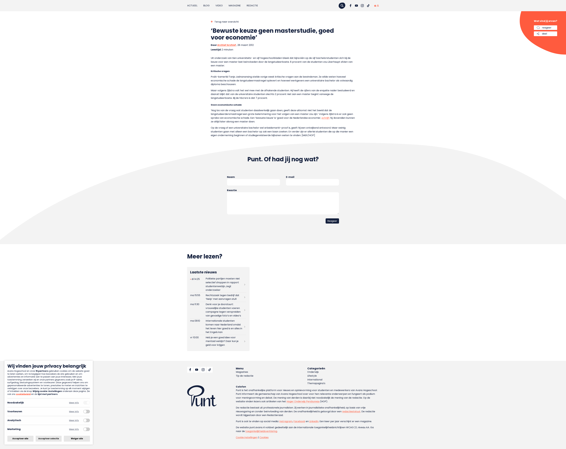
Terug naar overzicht (226, 21)
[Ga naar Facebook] (350, 6)
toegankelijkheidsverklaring (261, 431)
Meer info (74, 402)
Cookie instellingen (247, 437)
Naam (231, 177)
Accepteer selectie (48, 438)
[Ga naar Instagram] (362, 6)
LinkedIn (314, 421)
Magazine (235, 5)
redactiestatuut (351, 411)
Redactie (252, 5)
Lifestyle (312, 375)
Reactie (232, 190)
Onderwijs (313, 372)
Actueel (192, 5)
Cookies (264, 437)
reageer (546, 27)
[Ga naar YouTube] (356, 6)
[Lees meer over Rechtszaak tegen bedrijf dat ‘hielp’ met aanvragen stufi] (218, 297)
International (314, 379)
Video (219, 5)
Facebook (299, 421)
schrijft (326, 118)
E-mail (290, 177)
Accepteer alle (20, 438)
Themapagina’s (316, 383)
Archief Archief (226, 45)
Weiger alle (77, 438)
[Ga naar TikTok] (368, 6)
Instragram (285, 421)
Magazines (242, 372)
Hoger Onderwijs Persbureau (303, 401)
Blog (206, 5)
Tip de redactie (244, 375)
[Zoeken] (342, 5)
